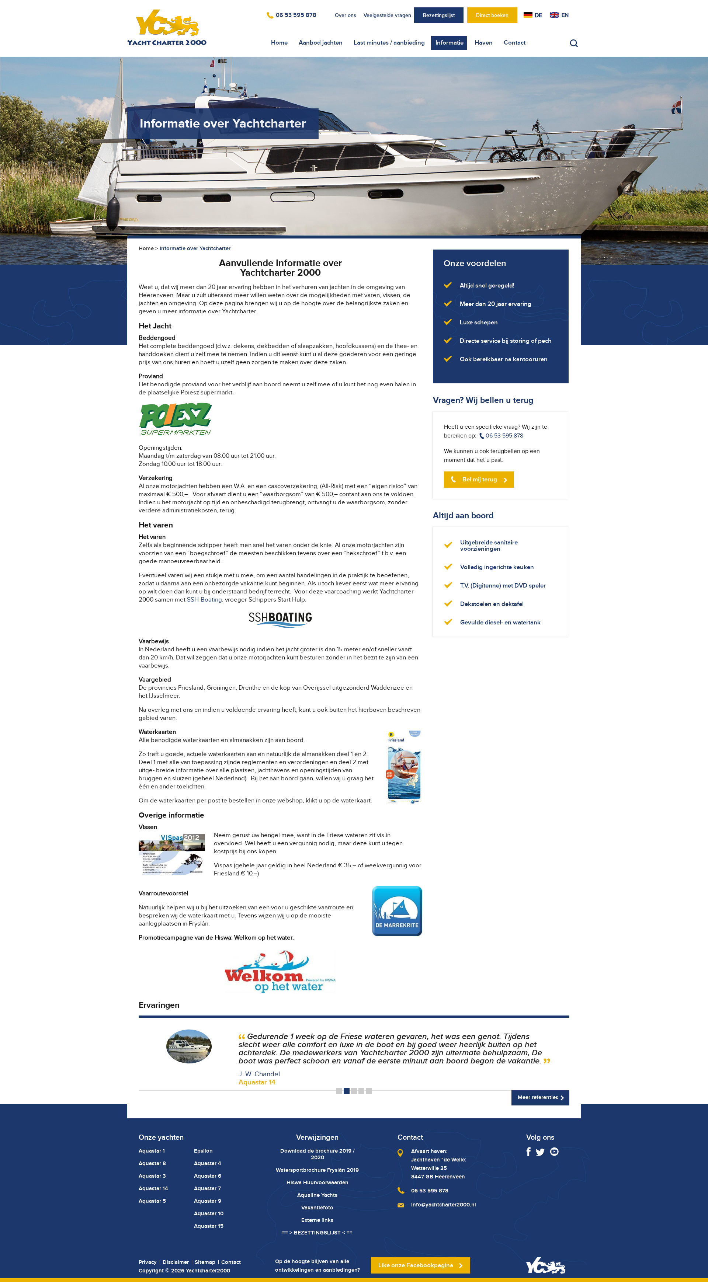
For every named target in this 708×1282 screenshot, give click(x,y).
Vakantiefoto (317, 1207)
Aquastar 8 (152, 1163)
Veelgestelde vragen (387, 15)
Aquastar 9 (207, 1201)
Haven (484, 42)
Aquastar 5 (152, 1201)
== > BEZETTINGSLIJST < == (317, 1233)
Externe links (317, 1220)
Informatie (449, 42)
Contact (514, 42)
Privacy (148, 1262)
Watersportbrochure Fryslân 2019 (317, 1170)
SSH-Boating (204, 599)
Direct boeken (492, 15)
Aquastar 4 (207, 1163)
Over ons (345, 15)
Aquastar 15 (208, 1226)
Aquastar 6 (207, 1176)
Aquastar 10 (208, 1213)
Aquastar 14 (153, 1188)
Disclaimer (176, 1262)
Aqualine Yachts (317, 1195)
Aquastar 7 (207, 1188)
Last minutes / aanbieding (389, 42)
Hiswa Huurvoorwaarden (317, 1182)
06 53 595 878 (296, 15)
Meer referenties (538, 1097)
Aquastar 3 (152, 1176)
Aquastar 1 (152, 1151)
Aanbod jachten (321, 42)
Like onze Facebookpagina (415, 1265)
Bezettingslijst (439, 15)
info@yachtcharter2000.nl (443, 1205)
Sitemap (205, 1262)
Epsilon (203, 1151)
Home (279, 42)
